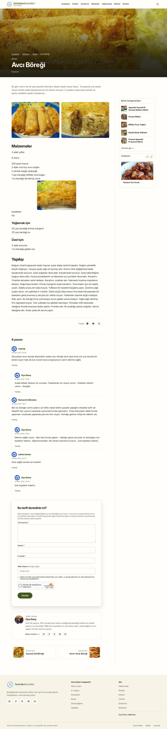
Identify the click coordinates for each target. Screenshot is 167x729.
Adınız (21, 545)
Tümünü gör (126, 148)
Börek (35, 54)
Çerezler (157, 725)
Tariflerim (26, 54)
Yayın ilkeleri (138, 725)
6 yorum (15, 72)
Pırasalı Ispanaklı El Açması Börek (135, 140)
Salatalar (74, 708)
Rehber (117, 4)
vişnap (21, 348)
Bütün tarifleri (31, 634)
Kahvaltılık (75, 695)
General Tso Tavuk (131, 182)
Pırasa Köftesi (134, 116)
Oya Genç (26, 375)
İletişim (126, 4)
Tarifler (75, 4)
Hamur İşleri (76, 686)
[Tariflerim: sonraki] (151, 157)
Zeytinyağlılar (77, 703)
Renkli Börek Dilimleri (137, 132)
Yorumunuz (23, 522)
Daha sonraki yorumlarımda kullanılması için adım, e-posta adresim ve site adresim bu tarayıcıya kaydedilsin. (57, 578)
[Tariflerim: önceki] (147, 157)
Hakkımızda (107, 4)
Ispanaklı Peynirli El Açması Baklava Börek (138, 108)
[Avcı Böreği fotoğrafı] (35, 120)
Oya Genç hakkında (127, 714)
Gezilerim (85, 4)
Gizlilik (148, 725)
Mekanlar (95, 4)
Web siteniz (28, 566)
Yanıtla (14, 365)
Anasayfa (65, 4)
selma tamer (24, 454)
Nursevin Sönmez (27, 400)
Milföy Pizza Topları (137, 124)
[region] (137, 174)
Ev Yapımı (75, 690)
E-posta (22, 556)
